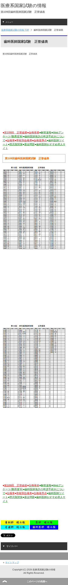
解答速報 (46, 132)
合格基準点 (40, 140)
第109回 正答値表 (15, 132)
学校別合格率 (24, 140)
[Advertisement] (34, 93)
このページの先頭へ (37, 581)
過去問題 (29, 144)
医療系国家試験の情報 (23, 5)
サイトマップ (12, 562)
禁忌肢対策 (16, 144)
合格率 (11, 140)
